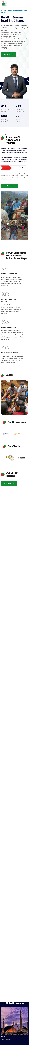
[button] (3, 397)
